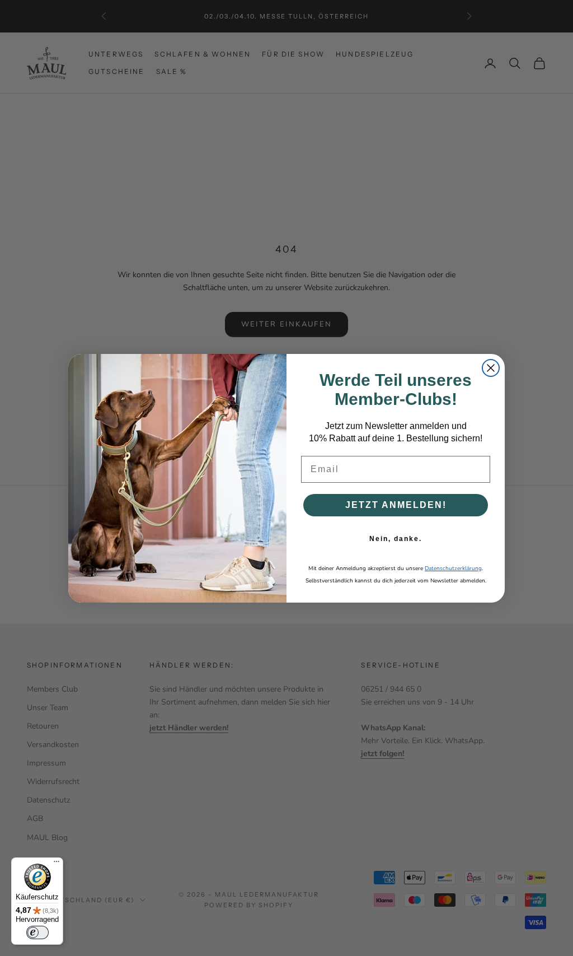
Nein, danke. (395, 539)
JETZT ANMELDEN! (396, 505)
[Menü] (56, 864)
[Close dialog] (490, 368)
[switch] (37, 932)
